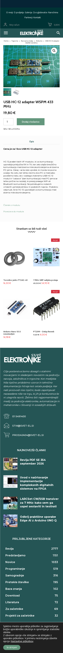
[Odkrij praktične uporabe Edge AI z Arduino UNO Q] (10, 521)
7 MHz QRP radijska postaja (45, 280)
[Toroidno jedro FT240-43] (16, 250)
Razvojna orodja (27, 41)
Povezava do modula (13, 211)
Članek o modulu (11, 205)
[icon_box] (14, 416)
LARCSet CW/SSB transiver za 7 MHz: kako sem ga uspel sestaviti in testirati (39, 502)
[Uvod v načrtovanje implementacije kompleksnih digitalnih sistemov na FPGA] (10, 481)
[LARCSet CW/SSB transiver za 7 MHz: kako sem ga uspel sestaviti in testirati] (10, 503)
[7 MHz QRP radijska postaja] (46, 250)
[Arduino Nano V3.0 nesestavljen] (16, 301)
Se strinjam (12, 647)
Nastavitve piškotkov (22, 641)
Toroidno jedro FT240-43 (15, 280)
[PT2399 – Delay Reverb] (46, 301)
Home (6, 41)
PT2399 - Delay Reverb (43, 331)
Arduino (39, 41)
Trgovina (14, 41)
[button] (54, 51)
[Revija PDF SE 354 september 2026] (10, 464)
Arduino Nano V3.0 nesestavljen (12, 332)
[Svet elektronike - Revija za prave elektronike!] (31, 33)
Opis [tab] (31, 141)
